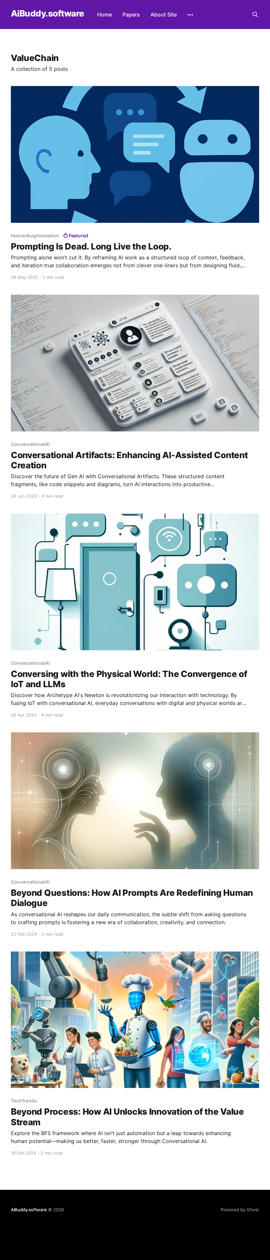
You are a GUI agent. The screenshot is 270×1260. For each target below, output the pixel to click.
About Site (163, 14)
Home (104, 14)
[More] (190, 15)
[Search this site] (255, 14)
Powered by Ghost (240, 1209)
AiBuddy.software (47, 13)
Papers (131, 14)
